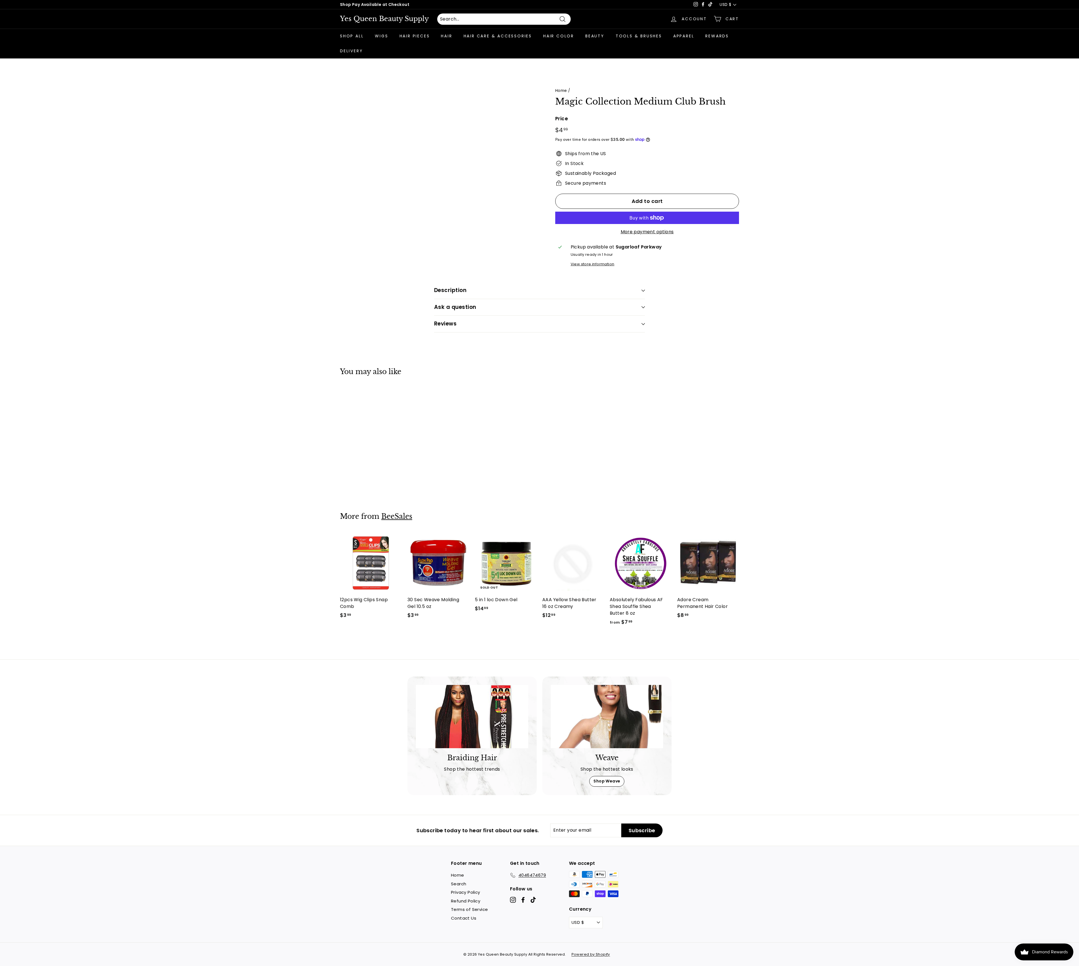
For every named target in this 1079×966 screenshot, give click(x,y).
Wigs (381, 36)
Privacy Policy (465, 892)
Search (458, 884)
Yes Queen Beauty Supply (384, 19)
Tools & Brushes (639, 36)
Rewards (717, 36)
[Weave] (607, 716)
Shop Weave (606, 781)
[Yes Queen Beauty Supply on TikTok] (533, 900)
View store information (593, 264)
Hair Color (558, 36)
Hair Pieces (415, 36)
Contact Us (463, 918)
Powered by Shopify (591, 954)
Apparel (683, 36)
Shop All (352, 36)
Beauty (594, 36)
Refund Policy (465, 901)
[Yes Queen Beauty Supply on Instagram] (513, 900)
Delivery (351, 51)
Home (561, 90)
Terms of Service (469, 909)
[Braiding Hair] (472, 716)
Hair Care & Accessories (498, 36)
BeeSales (396, 516)
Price (561, 118)
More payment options (647, 232)
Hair (446, 36)
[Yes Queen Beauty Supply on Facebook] (523, 900)
